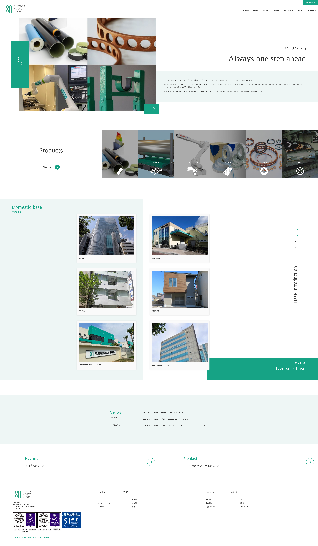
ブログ (242, 499)
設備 (133, 507)
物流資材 (135, 499)
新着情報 (208, 499)
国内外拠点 (209, 503)
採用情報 (242, 503)
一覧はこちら (115, 425)
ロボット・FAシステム (105, 503)
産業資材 (101, 507)
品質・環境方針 (210, 507)
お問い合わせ (244, 507)
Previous (147, 109)
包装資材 (135, 503)
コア (99, 499)
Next (155, 109)
